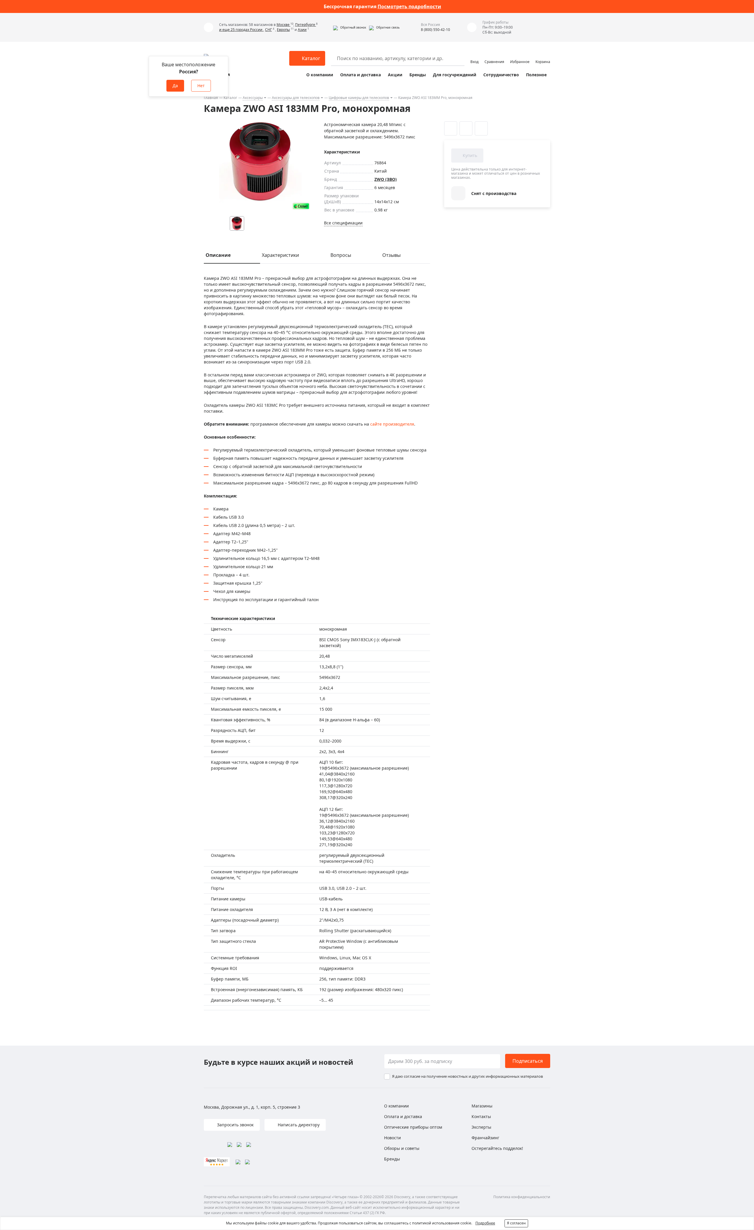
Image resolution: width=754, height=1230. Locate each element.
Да (175, 85)
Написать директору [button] (298, 1125)
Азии (302, 29)
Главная (211, 97)
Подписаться (527, 1061)
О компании (319, 74)
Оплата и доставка (360, 74)
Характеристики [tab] (280, 255)
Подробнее (485, 1223)
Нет (201, 85)
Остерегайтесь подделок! (497, 1148)
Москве (283, 24)
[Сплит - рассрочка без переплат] (301, 206)
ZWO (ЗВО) (385, 179)
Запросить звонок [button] (235, 1125)
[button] (349, 27)
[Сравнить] (465, 128)
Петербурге (305, 24)
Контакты (481, 1116)
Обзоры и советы (401, 1148)
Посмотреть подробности (409, 6)
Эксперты (481, 1127)
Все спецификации (343, 223)
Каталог (230, 97)
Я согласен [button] (516, 1223)
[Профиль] (474, 55)
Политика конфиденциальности (521, 1196)
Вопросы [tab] (340, 255)
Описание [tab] (218, 255)
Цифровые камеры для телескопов (359, 97)
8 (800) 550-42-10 (435, 29)
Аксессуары (253, 97)
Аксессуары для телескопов (296, 97)
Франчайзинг (485, 1137)
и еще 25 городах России (241, 29)
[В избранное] (450, 128)
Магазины (482, 1106)
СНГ (268, 29)
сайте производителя (392, 424)
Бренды (417, 74)
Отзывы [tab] (391, 255)
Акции (395, 74)
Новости (392, 1137)
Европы (283, 29)
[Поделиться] (481, 128)
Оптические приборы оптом (413, 1127)
